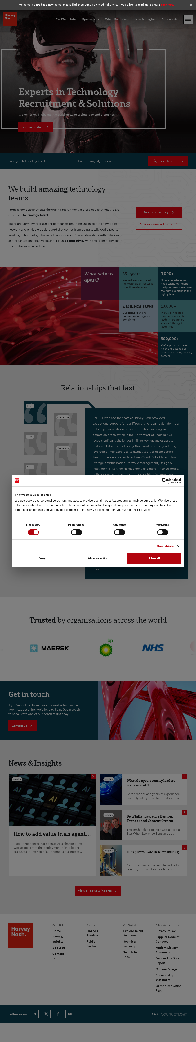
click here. (167, 4)
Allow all (154, 558)
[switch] (76, 532)
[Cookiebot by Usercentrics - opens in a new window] (164, 481)
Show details (165, 546)
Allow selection (98, 558)
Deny (42, 558)
